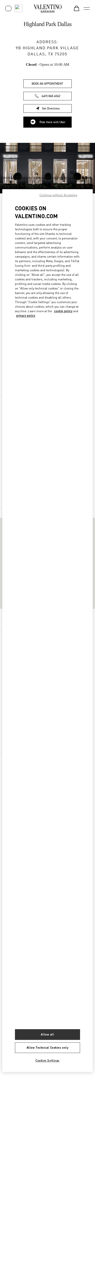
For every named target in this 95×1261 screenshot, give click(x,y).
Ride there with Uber (52, 122)
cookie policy (63, 311)
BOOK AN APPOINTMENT (47, 83)
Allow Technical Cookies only (48, 1047)
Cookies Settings (47, 1060)
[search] (18, 8)
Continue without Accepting (59, 195)
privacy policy (25, 316)
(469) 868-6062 (51, 96)
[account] (8, 8)
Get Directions (57, 109)
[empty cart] (76, 8)
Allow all (47, 1034)
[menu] (86, 8)
